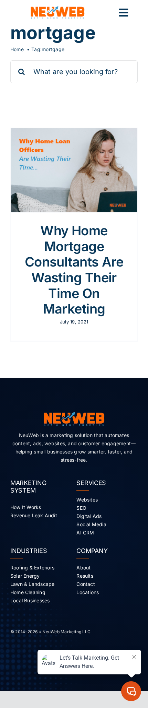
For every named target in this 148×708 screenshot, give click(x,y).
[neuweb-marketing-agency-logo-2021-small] (57, 8)
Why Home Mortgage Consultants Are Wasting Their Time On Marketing (74, 270)
